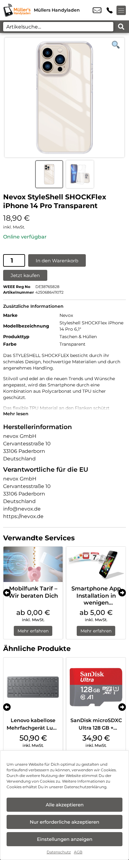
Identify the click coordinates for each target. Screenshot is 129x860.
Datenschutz (59, 852)
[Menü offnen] (121, 10)
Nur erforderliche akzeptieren (64, 822)
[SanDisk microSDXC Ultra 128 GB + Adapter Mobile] (96, 687)
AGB (78, 852)
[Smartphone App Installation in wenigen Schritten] (96, 564)
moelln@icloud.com (97, 10)
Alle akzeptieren (65, 805)
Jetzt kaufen (25, 275)
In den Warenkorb (57, 261)
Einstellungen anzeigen (64, 839)
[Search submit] (121, 26)
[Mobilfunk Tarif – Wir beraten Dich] (33, 564)
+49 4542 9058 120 (109, 10)
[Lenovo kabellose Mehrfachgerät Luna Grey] (33, 687)
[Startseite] (17, 10)
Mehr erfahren (33, 631)
